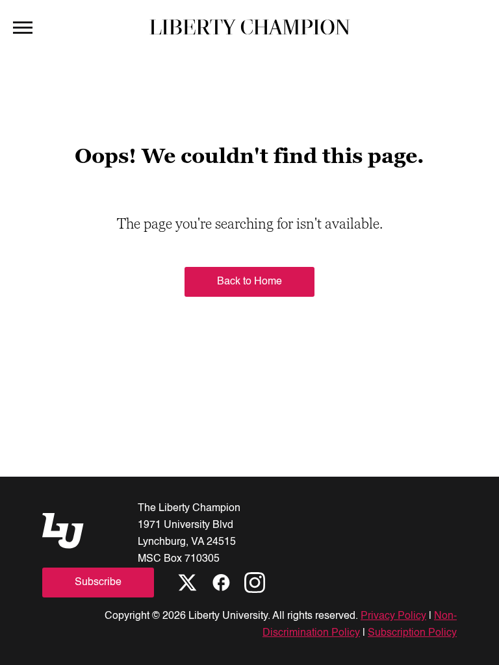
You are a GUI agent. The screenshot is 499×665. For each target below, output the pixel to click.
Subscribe (98, 582)
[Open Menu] (22, 27)
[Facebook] (221, 582)
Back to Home (249, 282)
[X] (187, 582)
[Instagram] (254, 582)
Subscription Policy (412, 633)
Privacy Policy (393, 616)
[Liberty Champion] (250, 26)
